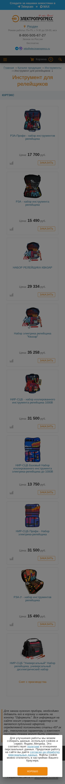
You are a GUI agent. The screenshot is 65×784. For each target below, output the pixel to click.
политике (33, 746)
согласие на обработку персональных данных (34, 753)
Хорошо (32, 771)
